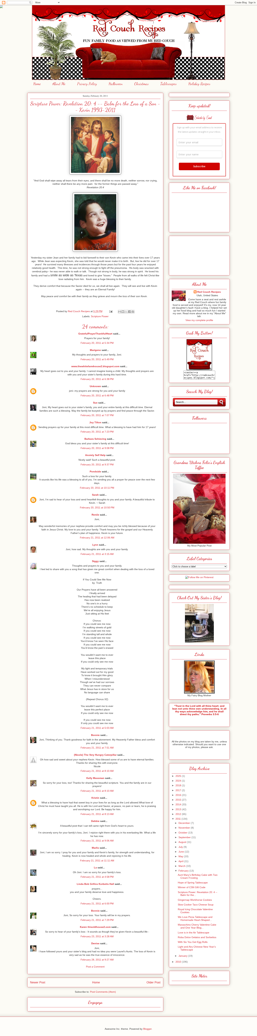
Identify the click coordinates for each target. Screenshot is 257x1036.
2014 (179, 804)
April (181, 861)
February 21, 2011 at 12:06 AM (97, 537)
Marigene (95, 350)
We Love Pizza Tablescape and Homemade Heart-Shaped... (195, 918)
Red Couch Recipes (209, 291)
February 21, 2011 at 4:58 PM (97, 876)
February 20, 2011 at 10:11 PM (97, 487)
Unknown (95, 386)
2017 (179, 790)
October (183, 832)
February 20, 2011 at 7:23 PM (97, 431)
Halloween (116, 83)
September (185, 837)
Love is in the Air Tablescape (193, 932)
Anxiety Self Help (95, 455)
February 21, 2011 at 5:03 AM (97, 727)
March (182, 866)
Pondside (95, 471)
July (181, 847)
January (183, 955)
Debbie (95, 821)
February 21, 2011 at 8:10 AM (97, 770)
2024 (179, 780)
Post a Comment (95, 966)
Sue (95, 402)
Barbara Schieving (95, 438)
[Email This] (119, 311)
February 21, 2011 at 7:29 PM (97, 920)
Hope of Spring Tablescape (193, 882)
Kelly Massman (95, 778)
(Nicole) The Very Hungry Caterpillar (95, 754)
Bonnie (95, 735)
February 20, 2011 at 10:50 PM (97, 507)
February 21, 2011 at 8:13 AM (97, 814)
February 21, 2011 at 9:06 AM (97, 840)
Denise (95, 943)
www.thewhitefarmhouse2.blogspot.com (95, 366)
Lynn (95, 544)
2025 (179, 776)
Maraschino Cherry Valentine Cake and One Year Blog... (197, 926)
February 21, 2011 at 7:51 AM (97, 747)
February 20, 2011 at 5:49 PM (97, 359)
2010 (179, 961)
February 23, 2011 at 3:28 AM (97, 936)
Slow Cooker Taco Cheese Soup (195, 904)
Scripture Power (100, 316)
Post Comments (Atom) (103, 991)
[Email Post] (110, 311)
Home (37, 83)
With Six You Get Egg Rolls (193, 942)
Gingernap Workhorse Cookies (195, 899)
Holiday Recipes (199, 83)
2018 (179, 785)
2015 (179, 799)
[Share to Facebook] (129, 311)
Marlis (95, 847)
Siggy (95, 561)
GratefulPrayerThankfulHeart (95, 333)
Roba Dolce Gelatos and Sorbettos (197, 937)
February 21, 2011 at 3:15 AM (97, 554)
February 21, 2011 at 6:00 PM (97, 903)
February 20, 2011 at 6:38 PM (97, 379)
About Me (58, 83)
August (183, 842)
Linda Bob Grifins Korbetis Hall (95, 884)
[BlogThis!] (123, 311)
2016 (179, 795)
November (185, 827)
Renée (95, 514)
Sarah (95, 494)
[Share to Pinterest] (133, 311)
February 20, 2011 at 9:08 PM (97, 448)
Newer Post (37, 982)
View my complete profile (199, 320)
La (95, 867)
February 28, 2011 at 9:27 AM (97, 959)
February (184, 870)
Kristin (95, 797)
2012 (179, 814)
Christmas (141, 83)
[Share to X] (126, 311)
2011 (178, 818)
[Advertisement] (199, 254)
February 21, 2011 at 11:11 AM (97, 860)
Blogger (147, 1028)
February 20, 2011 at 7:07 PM (97, 415)
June (182, 851)
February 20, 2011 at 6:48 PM (97, 395)
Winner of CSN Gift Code (191, 887)
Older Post (153, 982)
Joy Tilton (95, 422)
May (181, 856)
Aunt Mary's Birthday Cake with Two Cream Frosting (197, 876)
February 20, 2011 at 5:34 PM (97, 342)
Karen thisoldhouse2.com (95, 927)
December (185, 823)
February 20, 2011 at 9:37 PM (97, 464)
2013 (179, 809)
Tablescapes (168, 83)
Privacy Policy (87, 83)
